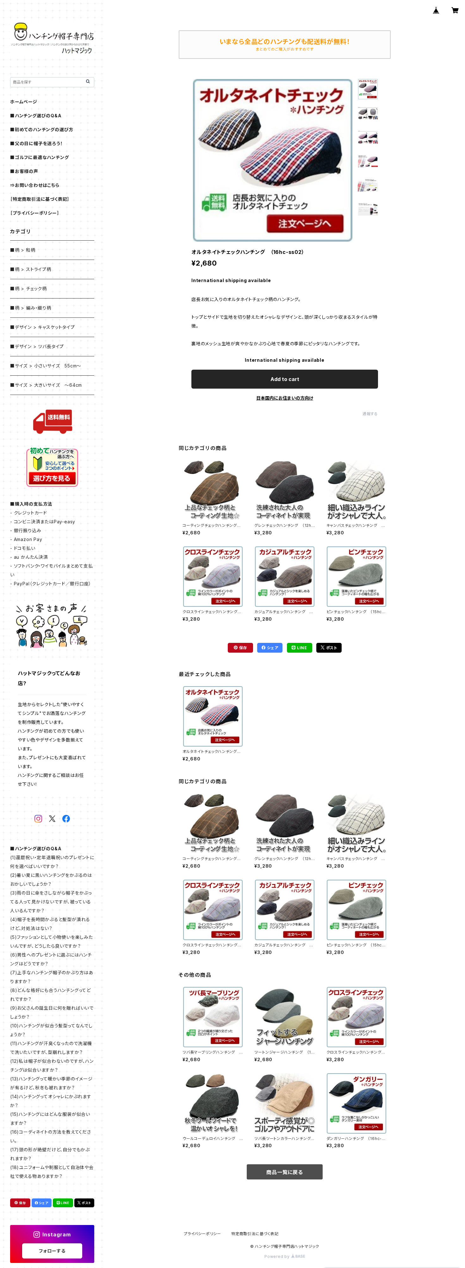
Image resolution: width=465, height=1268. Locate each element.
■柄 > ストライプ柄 (30, 269)
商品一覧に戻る (284, 1172)
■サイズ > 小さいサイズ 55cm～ (45, 365)
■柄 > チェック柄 (28, 288)
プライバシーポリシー (202, 1233)
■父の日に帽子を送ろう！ (36, 143)
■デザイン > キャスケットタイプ (42, 327)
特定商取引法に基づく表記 (255, 1233)
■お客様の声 (24, 171)
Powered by (277, 1256)
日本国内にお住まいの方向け (284, 398)
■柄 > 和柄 (22, 250)
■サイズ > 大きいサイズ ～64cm (46, 385)
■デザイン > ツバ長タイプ (37, 346)
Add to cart (284, 379)
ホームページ (23, 101)
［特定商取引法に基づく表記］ (40, 199)
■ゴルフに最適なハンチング (39, 157)
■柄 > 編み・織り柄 (30, 308)
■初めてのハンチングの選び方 (41, 129)
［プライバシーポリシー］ (34, 213)
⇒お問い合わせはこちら (34, 185)
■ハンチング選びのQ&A (36, 115)
